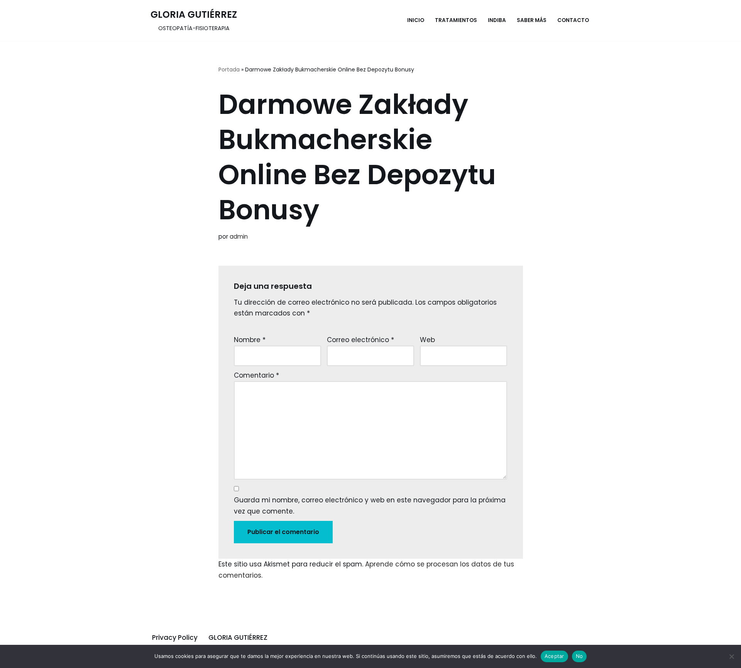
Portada (229, 69)
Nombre (250, 339)
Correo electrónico (360, 339)
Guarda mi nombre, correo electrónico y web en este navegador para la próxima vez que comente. (370, 505)
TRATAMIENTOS (456, 20)
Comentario (256, 375)
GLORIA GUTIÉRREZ (237, 637)
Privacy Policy (175, 637)
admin (239, 236)
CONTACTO (573, 20)
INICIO (415, 20)
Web (427, 339)
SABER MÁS (531, 20)
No (579, 656)
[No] (731, 656)
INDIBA (497, 20)
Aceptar (554, 656)
